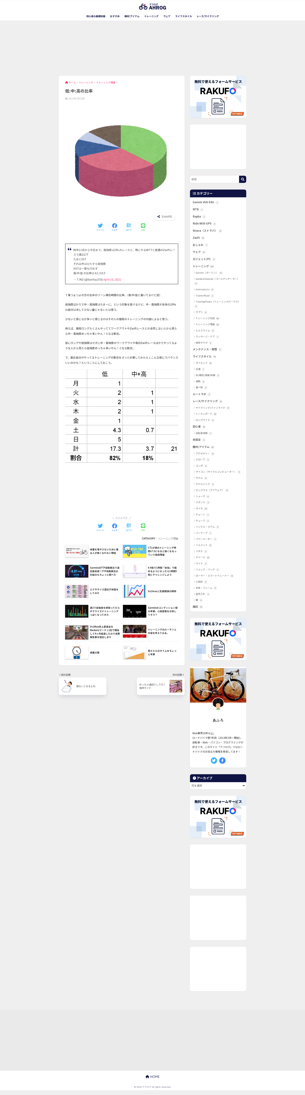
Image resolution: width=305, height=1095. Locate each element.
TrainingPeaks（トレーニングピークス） (218, 303)
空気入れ (202, 593)
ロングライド (205, 420)
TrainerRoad (204, 295)
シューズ (202, 496)
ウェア (166, 16)
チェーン (202, 514)
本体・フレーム (206, 587)
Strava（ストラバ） (207, 230)
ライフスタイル (183, 16)
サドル (201, 477)
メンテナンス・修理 (207, 349)
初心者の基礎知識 (95, 16)
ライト (201, 563)
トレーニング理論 (168, 538)
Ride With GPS (204, 223)
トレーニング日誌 (207, 318)
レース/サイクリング (208, 16)
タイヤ (201, 508)
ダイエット (203, 362)
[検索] (242, 179)
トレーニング (151, 16)
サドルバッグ (205, 484)
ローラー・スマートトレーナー (214, 575)
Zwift (198, 238)
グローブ (202, 459)
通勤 (200, 381)
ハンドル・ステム (207, 526)
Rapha (199, 216)
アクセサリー (205, 453)
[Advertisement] (152, 48)
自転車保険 (203, 433)
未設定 (198, 440)
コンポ (201, 465)
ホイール (202, 557)
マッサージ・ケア (207, 336)
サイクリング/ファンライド (212, 407)
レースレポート (206, 413)
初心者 (199, 426)
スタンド (202, 502)
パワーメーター (206, 539)
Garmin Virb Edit (205, 202)
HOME (154, 1077)
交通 (200, 369)
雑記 (197, 607)
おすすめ (115, 16)
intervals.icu (204, 289)
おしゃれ (200, 245)
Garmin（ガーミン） (209, 272)
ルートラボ (201, 394)
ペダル (201, 551)
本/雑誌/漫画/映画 (207, 375)
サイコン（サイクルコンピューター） (218, 471)
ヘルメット (203, 545)
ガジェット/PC (203, 259)
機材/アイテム (131, 16)
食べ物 (201, 387)
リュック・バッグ (207, 569)
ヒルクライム (205, 330)
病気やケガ (203, 342)
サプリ (201, 312)
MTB (197, 209)
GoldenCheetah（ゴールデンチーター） (218, 281)
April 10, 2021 (112, 279)
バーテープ (203, 532)
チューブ (202, 520)
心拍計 (201, 581)
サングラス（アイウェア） (212, 490)
